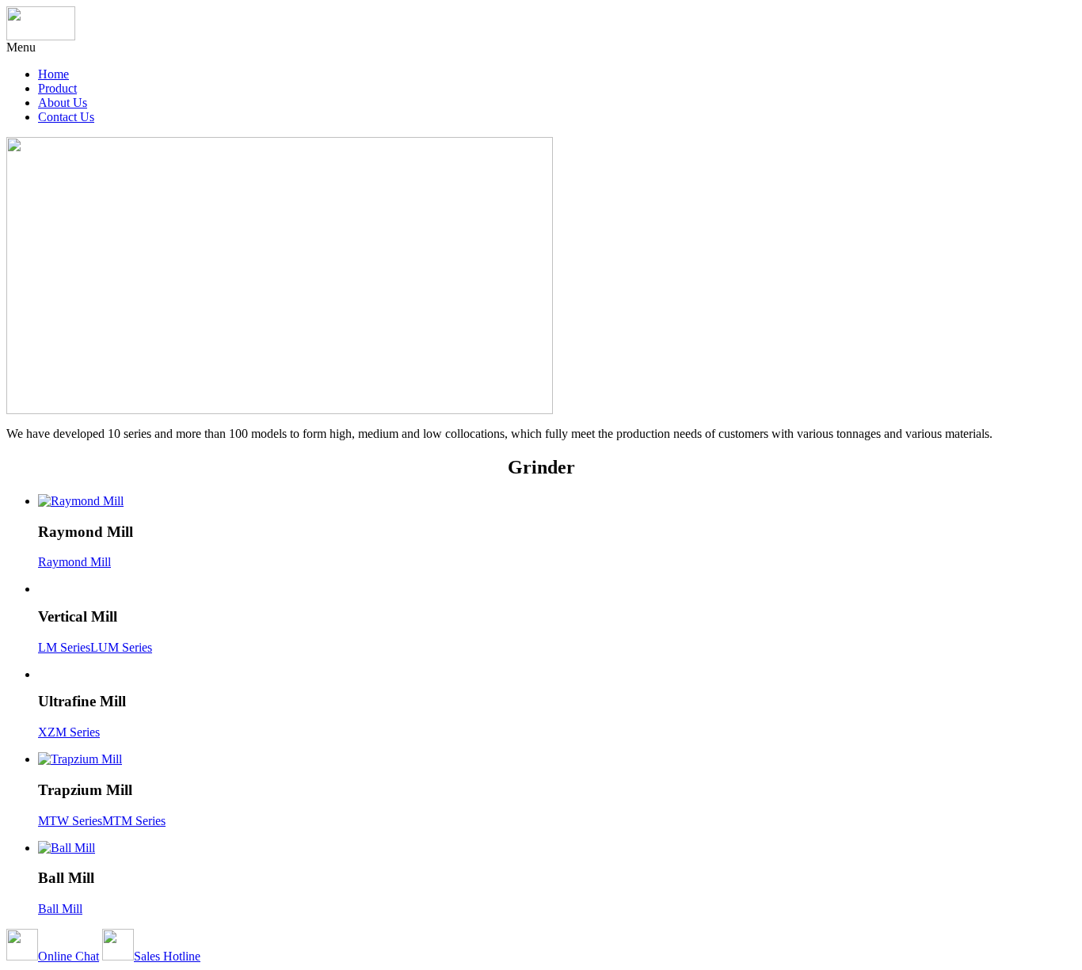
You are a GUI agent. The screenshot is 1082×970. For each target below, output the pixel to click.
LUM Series (121, 647)
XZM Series (69, 732)
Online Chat (68, 956)
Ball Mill (60, 908)
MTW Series (70, 820)
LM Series (64, 647)
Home (53, 74)
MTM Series (134, 820)
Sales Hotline (167, 956)
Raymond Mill (74, 562)
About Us (62, 102)
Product (57, 88)
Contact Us (66, 117)
